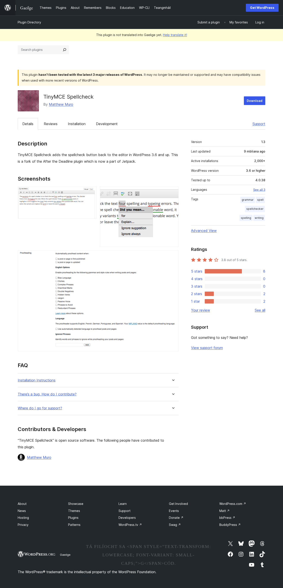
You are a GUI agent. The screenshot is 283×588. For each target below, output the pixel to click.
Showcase (75, 504)
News (22, 511)
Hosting (23, 517)
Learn (123, 504)
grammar (248, 199)
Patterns (74, 525)
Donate (176, 517)
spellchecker (255, 208)
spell (260, 199)
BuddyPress (230, 525)
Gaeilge (65, 554)
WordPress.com (232, 504)
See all (260, 310)
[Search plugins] (64, 49)
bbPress (227, 517)
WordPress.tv (130, 525)
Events (174, 511)
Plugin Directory (29, 22)
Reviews (50, 124)
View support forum (207, 348)
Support (258, 124)
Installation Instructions (36, 380)
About (22, 504)
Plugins (73, 517)
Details (27, 124)
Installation (77, 124)
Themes (74, 511)
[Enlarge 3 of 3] (172, 256)
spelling (246, 218)
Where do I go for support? (40, 408)
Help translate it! (175, 35)
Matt (224, 511)
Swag (175, 525)
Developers (127, 517)
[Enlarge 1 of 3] (90, 192)
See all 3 (259, 189)
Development (107, 124)
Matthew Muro (61, 104)
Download (254, 101)
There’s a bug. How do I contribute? (47, 394)
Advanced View (204, 230)
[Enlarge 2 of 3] (172, 192)
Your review (200, 310)
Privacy (23, 525)
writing (259, 218)
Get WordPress (262, 8)
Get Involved (178, 504)
